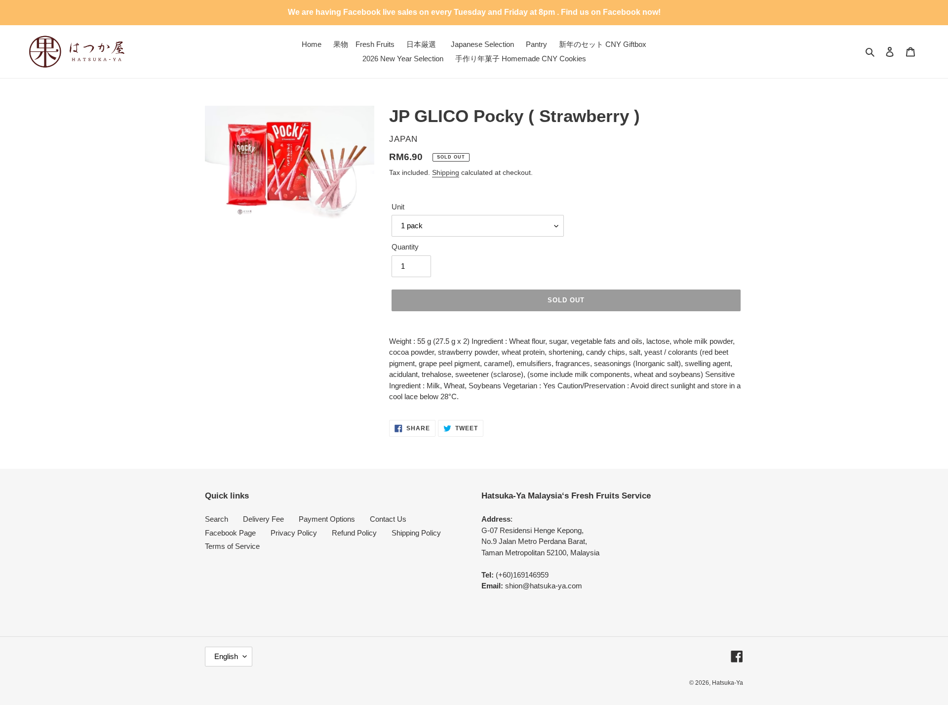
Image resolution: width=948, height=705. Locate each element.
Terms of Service (232, 546)
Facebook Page (230, 533)
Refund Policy (354, 533)
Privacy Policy (294, 533)
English (226, 656)
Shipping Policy (416, 533)
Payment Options (327, 519)
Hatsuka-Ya (727, 682)
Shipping (445, 172)
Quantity (405, 247)
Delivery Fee (263, 519)
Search (216, 519)
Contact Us (388, 519)
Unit (398, 207)
